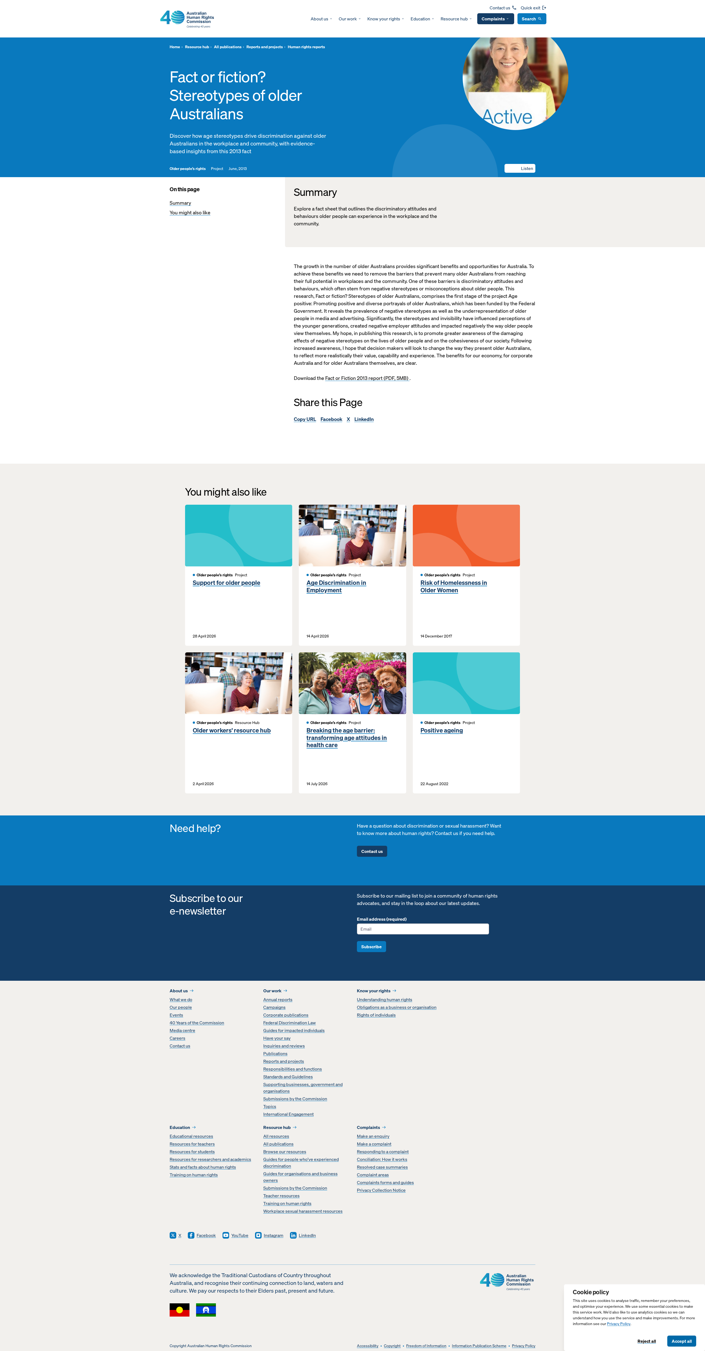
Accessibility (367, 1346)
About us (319, 18)
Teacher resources (281, 1195)
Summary (180, 203)
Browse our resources (284, 1151)
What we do (181, 999)
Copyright (392, 1346)
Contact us (500, 7)
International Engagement (288, 1114)
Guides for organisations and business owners (300, 1177)
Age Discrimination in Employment (336, 586)
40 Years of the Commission (197, 1022)
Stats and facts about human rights (203, 1167)
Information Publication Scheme (479, 1346)
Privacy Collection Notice (381, 1190)
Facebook (331, 419)
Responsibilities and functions (292, 1069)
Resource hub (454, 18)
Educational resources (191, 1136)
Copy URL (305, 419)
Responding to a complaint (383, 1151)
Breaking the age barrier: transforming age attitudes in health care (347, 738)
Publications (275, 1053)
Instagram (273, 1235)
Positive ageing (442, 730)
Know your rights (383, 18)
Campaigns (274, 1007)
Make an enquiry (373, 1136)
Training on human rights (194, 1174)
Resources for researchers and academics (210, 1159)
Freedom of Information (426, 1346)
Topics (269, 1106)
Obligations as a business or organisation (396, 1007)
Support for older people (226, 582)
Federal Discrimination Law (289, 1022)
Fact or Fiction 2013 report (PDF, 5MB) (367, 378)
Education (420, 18)
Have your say (277, 1038)
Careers (177, 1038)
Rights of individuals (376, 1015)
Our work (348, 18)
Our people (181, 1007)
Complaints (493, 18)
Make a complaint (374, 1144)
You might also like (190, 212)
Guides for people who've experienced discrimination (301, 1162)
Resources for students (192, 1151)
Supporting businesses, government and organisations (303, 1087)
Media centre (182, 1030)
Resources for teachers (192, 1144)
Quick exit (530, 7)
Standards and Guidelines (288, 1076)
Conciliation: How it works (382, 1159)
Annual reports (277, 999)
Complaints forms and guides (385, 1182)
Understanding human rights (384, 999)
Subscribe (371, 946)
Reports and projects (283, 1061)
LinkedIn (364, 419)
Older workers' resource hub (232, 730)
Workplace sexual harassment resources (303, 1211)
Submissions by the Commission (295, 1098)
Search (529, 18)
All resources (276, 1136)
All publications (278, 1144)
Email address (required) (381, 919)
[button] (520, 168)
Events (176, 1015)
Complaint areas (373, 1174)
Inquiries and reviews (284, 1045)
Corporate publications (285, 1015)
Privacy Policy (618, 1324)
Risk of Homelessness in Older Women (454, 586)
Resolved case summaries (382, 1167)
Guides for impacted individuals (294, 1030)
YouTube (239, 1235)
